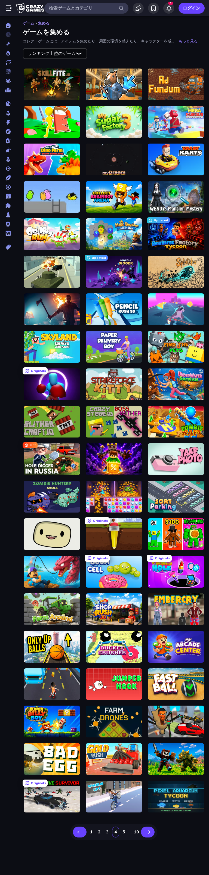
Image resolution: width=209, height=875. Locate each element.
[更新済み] (8, 62)
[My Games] (153, 8)
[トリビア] (8, 196)
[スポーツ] (8, 177)
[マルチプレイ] (8, 80)
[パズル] (8, 205)
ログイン (191, 8)
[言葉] (8, 233)
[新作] (8, 43)
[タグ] (8, 247)
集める (44, 23)
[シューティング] (8, 168)
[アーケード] (8, 113)
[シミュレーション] (8, 159)
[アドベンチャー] (8, 131)
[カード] (8, 140)
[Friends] (138, 8)
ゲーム (28, 23)
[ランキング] (8, 90)
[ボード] (8, 214)
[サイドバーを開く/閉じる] (8, 8)
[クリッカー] (8, 150)
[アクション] (8, 122)
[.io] (8, 103)
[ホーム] (8, 25)
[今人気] (8, 53)
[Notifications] (168, 8)
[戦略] (8, 224)
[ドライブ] (8, 187)
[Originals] (8, 71)
